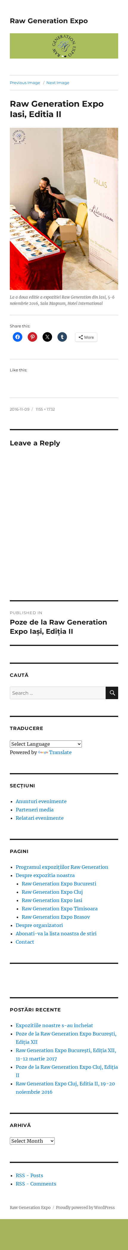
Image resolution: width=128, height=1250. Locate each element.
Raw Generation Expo (49, 21)
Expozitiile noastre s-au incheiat (54, 1025)
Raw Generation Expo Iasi (52, 900)
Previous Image (25, 82)
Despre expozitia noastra (45, 875)
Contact (25, 942)
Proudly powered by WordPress (85, 1207)
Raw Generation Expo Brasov (56, 917)
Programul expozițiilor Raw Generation (62, 867)
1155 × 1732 (45, 409)
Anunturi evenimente (41, 801)
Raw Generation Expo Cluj (52, 892)
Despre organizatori (39, 925)
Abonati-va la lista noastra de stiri (56, 934)
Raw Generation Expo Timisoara (60, 909)
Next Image (57, 82)
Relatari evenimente (40, 818)
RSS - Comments (36, 1184)
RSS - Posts (29, 1175)
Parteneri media (35, 810)
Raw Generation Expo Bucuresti (59, 884)
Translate (60, 752)
